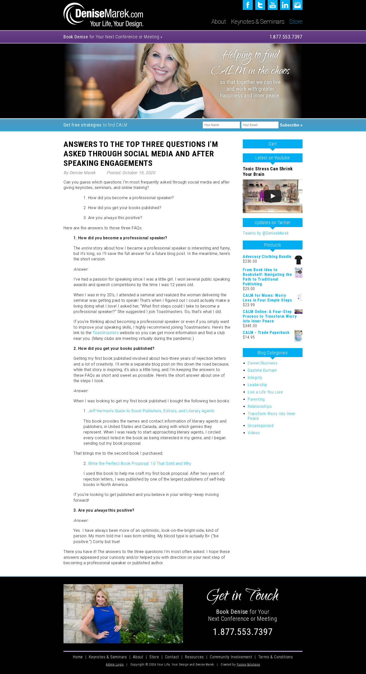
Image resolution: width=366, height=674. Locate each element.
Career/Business (263, 363)
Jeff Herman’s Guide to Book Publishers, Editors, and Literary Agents (151, 411)
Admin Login (115, 664)
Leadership (257, 384)
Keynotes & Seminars (257, 21)
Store (296, 21)
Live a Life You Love (265, 392)
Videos (254, 432)
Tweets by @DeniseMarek (266, 233)
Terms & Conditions (275, 657)
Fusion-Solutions (248, 664)
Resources (194, 657)
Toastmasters (106, 332)
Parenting (256, 399)
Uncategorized (260, 425)
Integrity (255, 377)
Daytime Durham (262, 370)
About (218, 21)
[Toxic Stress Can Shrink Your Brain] (273, 196)
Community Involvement (231, 657)
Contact (172, 657)
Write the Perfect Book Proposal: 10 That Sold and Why (139, 463)
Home (78, 657)
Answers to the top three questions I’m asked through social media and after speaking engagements (140, 153)
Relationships (260, 406)
